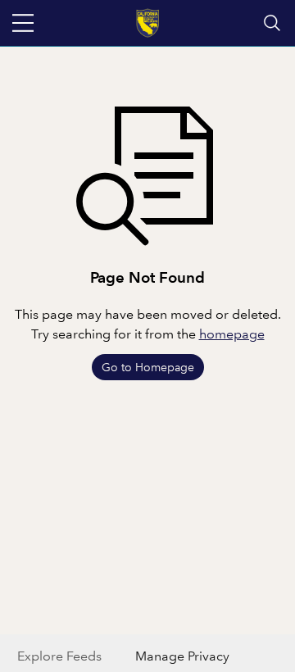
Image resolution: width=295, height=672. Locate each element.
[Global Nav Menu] (23, 23)
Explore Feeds (59, 656)
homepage (232, 334)
